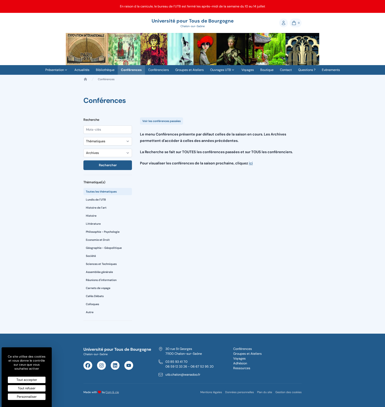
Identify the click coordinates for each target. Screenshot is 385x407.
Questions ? (306, 70)
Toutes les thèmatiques (101, 191)
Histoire (91, 215)
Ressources (241, 368)
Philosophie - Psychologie (103, 232)
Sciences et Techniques (101, 264)
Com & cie (112, 392)
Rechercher (108, 165)
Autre (89, 312)
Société (91, 256)
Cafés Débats (95, 296)
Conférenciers (158, 70)
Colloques (92, 304)
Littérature (93, 224)
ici (251, 163)
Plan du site (264, 392)
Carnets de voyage (98, 288)
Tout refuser (26, 388)
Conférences (131, 70)
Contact (286, 70)
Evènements (331, 70)
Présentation (54, 70)
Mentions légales (211, 392)
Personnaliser (27, 397)
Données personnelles (239, 392)
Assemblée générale (99, 272)
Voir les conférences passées (161, 121)
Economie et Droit (98, 240)
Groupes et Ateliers (189, 70)
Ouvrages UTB (220, 70)
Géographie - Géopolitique (104, 248)
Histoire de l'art (96, 207)
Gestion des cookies (288, 392)
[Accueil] (85, 79)
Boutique (267, 70)
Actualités (81, 70)
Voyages (247, 70)
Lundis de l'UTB (96, 199)
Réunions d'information (101, 280)
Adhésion (240, 363)
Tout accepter (26, 380)
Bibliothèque (105, 70)
